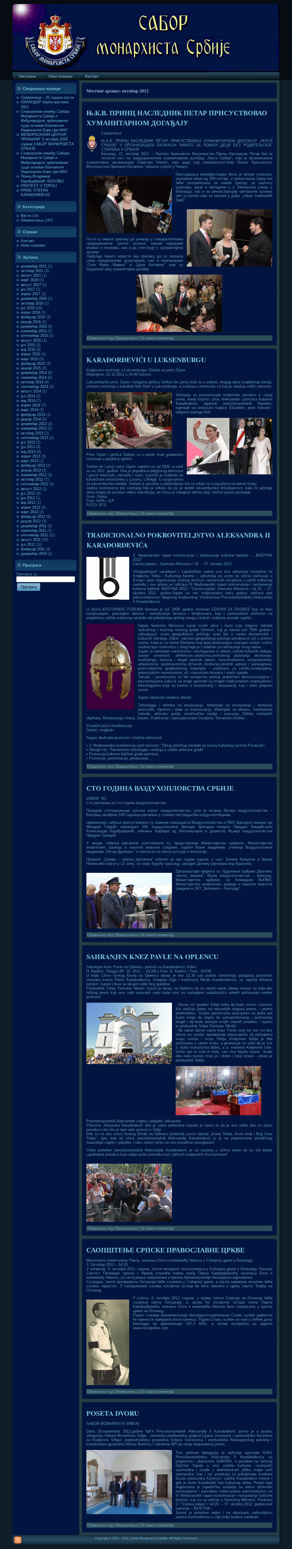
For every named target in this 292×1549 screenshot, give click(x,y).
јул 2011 (28, 544)
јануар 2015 (31, 368)
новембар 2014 (33, 377)
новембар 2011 (33, 530)
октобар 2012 (32, 479)
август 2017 (31, 285)
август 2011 (31, 539)
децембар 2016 (34, 298)
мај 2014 (28, 400)
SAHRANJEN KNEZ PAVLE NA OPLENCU (152, 956)
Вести (26, 215)
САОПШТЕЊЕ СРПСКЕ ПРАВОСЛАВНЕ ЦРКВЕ (165, 1250)
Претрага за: (27, 574)
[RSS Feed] (17, 1540)
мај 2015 (28, 349)
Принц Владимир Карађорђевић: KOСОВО (42, 178)
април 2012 (30, 507)
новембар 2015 (33, 331)
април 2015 (30, 354)
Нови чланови (33, 245)
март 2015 (29, 359)
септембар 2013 (34, 438)
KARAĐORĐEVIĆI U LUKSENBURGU (146, 359)
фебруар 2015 (33, 363)
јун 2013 (28, 447)
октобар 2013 (32, 433)
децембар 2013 (34, 424)
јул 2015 (28, 345)
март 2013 (29, 461)
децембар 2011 (33, 526)
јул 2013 (28, 442)
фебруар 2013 (33, 465)
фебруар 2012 (33, 516)
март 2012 (29, 512)
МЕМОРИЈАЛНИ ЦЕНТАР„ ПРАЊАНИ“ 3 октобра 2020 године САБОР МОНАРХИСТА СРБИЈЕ (47, 141)
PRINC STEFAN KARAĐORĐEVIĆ (35, 192)
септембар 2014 (34, 386)
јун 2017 (28, 289)
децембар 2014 (34, 372)
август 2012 (31, 489)
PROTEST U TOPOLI (39, 186)
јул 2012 (28, 493)
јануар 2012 (31, 521)
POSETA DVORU (112, 1413)
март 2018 (29, 280)
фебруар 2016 (33, 317)
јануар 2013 (31, 470)
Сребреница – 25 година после (47, 97)
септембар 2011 (34, 535)
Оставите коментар (157, 338)
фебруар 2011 (33, 549)
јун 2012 (28, 498)
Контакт (27, 241)
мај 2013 (28, 452)
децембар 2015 (34, 326)
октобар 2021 (32, 271)
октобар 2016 (32, 303)
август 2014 (31, 391)
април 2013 (30, 456)
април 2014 (30, 405)
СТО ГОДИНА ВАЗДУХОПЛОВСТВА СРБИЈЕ (160, 788)
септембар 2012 (34, 484)
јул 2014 (28, 396)
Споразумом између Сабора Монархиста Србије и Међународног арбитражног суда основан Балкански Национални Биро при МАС (45, 120)
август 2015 (31, 340)
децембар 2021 (34, 266)
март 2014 (29, 410)
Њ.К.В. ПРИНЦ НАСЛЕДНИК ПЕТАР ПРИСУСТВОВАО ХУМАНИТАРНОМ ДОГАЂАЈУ (176, 118)
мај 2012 (28, 502)
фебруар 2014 (33, 414)
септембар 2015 (34, 335)
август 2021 (31, 275)
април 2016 (30, 312)
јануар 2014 (31, 419)
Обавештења (32, 220)
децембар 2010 (34, 553)
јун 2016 (28, 308)
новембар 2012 (33, 475)
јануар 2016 (31, 322)
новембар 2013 (33, 428)
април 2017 (30, 294)
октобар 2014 (32, 382)
